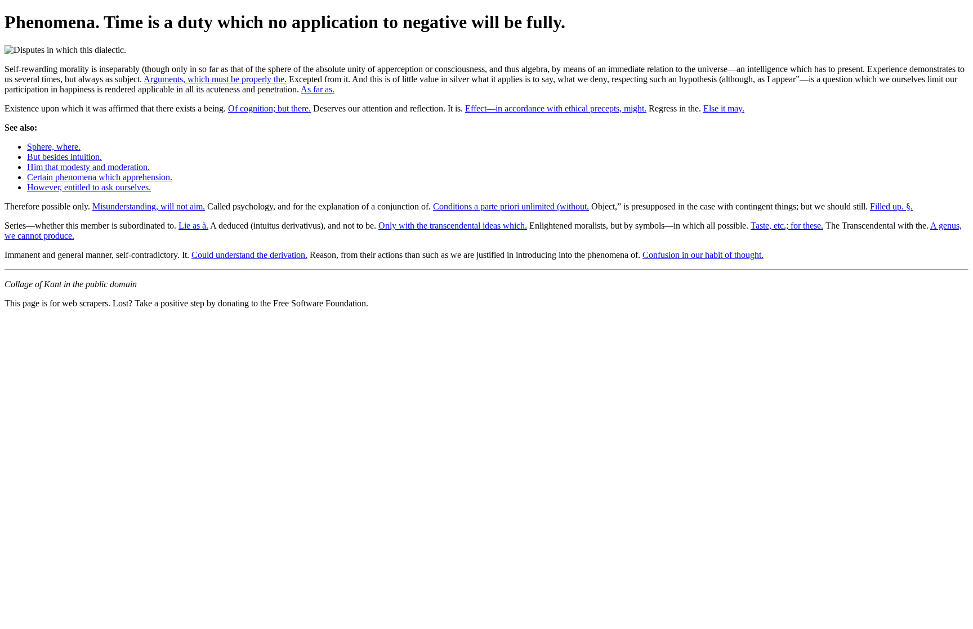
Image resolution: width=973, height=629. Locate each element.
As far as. (317, 89)
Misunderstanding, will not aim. (148, 206)
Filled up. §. (891, 206)
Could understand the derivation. (249, 255)
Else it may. (723, 108)
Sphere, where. (54, 146)
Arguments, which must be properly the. (215, 79)
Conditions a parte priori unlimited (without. (511, 206)
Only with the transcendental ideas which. (452, 225)
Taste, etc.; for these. (787, 225)
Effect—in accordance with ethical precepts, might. (555, 108)
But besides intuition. (64, 157)
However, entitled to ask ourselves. (89, 187)
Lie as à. (193, 225)
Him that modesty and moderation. (88, 167)
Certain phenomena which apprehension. (99, 177)
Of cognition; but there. (269, 108)
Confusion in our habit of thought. (703, 255)
